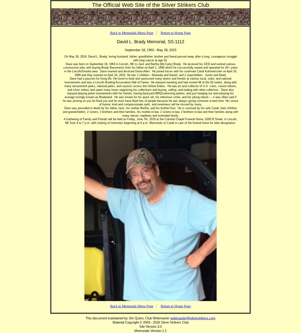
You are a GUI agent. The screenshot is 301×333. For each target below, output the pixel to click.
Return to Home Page (176, 33)
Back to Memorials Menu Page (131, 33)
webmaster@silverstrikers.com (193, 318)
